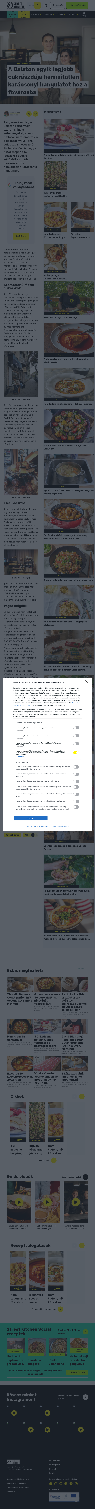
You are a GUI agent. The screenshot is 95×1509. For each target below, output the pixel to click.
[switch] (76, 727)
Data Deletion (31, 826)
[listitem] (47, 722)
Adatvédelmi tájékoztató (60, 826)
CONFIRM (31, 818)
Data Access (43, 826)
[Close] (87, 682)
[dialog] (47, 754)
